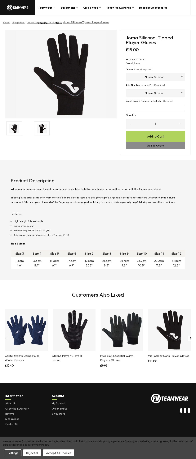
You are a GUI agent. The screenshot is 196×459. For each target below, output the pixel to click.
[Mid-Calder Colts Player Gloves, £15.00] (169, 330)
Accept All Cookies (58, 453)
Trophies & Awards (118, 7)
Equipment (67, 7)
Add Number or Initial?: (146, 85)
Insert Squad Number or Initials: (149, 100)
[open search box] (187, 7)
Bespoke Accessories (153, 7)
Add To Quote (155, 145)
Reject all (32, 453)
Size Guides (12, 418)
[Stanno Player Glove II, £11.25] (74, 330)
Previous (5, 338)
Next (190, 338)
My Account (58, 403)
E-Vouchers (58, 413)
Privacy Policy (40, 444)
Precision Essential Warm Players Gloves (117, 358)
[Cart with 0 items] (193, 7)
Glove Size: (139, 69)
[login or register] (189, 7)
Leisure (43, 23)
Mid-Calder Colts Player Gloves (168, 356)
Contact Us (11, 424)
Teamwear (45, 7)
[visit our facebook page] (189, 411)
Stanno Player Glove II (67, 356)
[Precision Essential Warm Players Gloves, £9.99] (122, 330)
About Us (10, 403)
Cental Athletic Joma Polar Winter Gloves (22, 358)
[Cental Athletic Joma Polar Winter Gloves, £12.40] (26, 330)
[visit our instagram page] (181, 411)
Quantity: (131, 115)
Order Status (59, 408)
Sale (59, 23)
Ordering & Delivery (17, 408)
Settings (12, 453)
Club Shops (90, 7)
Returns (9, 413)
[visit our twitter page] (185, 411)
